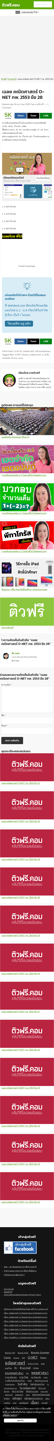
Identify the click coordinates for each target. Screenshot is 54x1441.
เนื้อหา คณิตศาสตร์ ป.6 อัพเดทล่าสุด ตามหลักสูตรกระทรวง (25, 1313)
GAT (23, 1358)
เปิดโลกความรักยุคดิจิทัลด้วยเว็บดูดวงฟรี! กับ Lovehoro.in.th (26, 1309)
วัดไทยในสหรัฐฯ (10, 1384)
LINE (45, 115)
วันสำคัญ (22, 1384)
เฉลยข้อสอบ (23, 1403)
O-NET (18, 355)
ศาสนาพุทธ (44, 1391)
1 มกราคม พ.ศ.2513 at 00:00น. (24, 657)
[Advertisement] (27, 43)
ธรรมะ (36, 1368)
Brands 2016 (23, 1353)
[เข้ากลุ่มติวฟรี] (20, 1243)
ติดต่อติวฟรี (8, 1292)
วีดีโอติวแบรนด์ (32, 1392)
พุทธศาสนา (39, 1373)
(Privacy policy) (10, 1415)
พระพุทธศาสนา (14, 1373)
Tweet (33, 115)
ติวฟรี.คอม (11, 5)
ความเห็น (6, 685)
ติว (15, 1368)
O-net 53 (18, 351)
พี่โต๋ (27, 1373)
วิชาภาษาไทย (17, 1391)
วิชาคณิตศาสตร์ (28, 1388)
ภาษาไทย (23, 1377)
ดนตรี (43, 1364)
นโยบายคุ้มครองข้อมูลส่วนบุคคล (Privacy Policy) (22, 1295)
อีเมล (4, 726)
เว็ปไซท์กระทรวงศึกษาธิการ (14, 1275)
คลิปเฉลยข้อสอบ (43, 351)
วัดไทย (30, 1381)
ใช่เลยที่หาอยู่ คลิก (18, 323)
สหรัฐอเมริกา (19, 1395)
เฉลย (20, 358)
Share (21, 115)
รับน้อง (46, 1377)
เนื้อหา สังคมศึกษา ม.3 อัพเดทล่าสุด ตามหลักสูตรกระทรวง (25, 1338)
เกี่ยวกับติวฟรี (9, 1289)
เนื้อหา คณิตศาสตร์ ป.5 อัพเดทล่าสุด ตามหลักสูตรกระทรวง (25, 1317)
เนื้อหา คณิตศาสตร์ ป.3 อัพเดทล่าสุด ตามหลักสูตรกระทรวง (25, 1325)
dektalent (16, 1358)
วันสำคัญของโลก (37, 1384)
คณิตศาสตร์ (28, 351)
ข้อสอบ (25, 355)
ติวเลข (14, 358)
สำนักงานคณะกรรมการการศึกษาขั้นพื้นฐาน (20, 1271)
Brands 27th (10, 1353)
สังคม (28, 1395)
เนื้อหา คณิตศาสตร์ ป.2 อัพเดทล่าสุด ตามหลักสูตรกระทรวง (25, 1329)
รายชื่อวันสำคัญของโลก (15, 1381)
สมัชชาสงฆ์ (8, 1395)
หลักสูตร (17, 1398)
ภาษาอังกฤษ (11, 1377)
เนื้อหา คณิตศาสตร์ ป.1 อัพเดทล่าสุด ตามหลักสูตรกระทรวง (25, 1334)
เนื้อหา (35, 1402)
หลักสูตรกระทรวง (33, 1398)
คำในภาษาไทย (33, 1364)
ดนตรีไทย (8, 1368)
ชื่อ (3, 715)
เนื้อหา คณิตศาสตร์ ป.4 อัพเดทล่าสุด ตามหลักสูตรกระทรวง (25, 1321)
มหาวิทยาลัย (36, 1377)
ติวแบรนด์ (25, 1368)
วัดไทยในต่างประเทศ (41, 1381)
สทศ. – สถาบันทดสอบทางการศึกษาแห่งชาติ (20, 1267)
